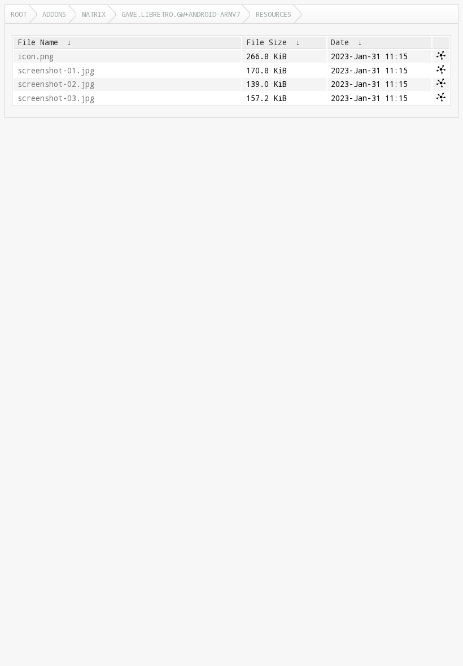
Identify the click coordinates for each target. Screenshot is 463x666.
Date (340, 42)
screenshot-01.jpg (56, 70)
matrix (94, 14)
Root (19, 14)
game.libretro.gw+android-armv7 (180, 14)
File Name (38, 42)
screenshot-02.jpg (56, 84)
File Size (266, 42)
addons (54, 14)
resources (273, 14)
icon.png (36, 56)
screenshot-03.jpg (56, 98)
